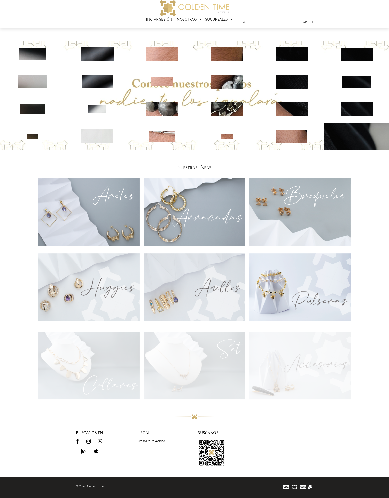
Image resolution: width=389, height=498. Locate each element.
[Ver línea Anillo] (194, 287)
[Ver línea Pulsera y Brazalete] (300, 287)
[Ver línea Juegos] (194, 362)
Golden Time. (95, 486)
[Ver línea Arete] (89, 212)
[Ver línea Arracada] (194, 212)
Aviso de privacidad (151, 441)
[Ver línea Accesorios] (300, 362)
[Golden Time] (194, 8)
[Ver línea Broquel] (300, 212)
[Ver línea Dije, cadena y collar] (89, 362)
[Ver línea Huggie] (89, 287)
